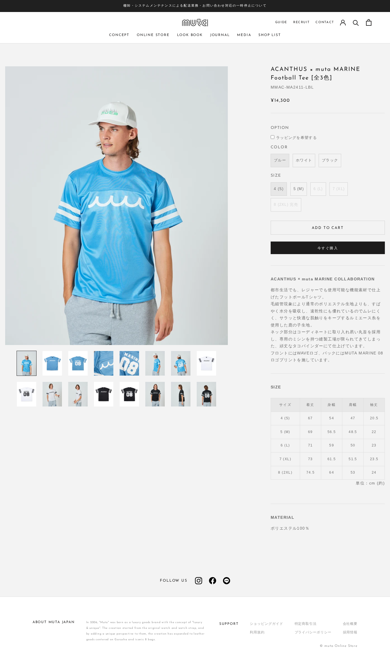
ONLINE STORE (153, 35)
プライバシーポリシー (313, 632)
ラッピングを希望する (296, 137)
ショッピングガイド (266, 624)
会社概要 (350, 624)
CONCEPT (119, 35)
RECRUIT (301, 22)
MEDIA (244, 35)
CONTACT (324, 22)
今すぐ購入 (327, 248)
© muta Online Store (338, 646)
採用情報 (350, 632)
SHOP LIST (269, 35)
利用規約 (257, 632)
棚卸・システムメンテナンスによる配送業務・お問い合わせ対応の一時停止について (195, 5)
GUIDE (281, 22)
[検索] (356, 22)
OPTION (280, 128)
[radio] (280, 160)
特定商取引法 (306, 624)
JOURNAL (220, 35)
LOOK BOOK (190, 35)
